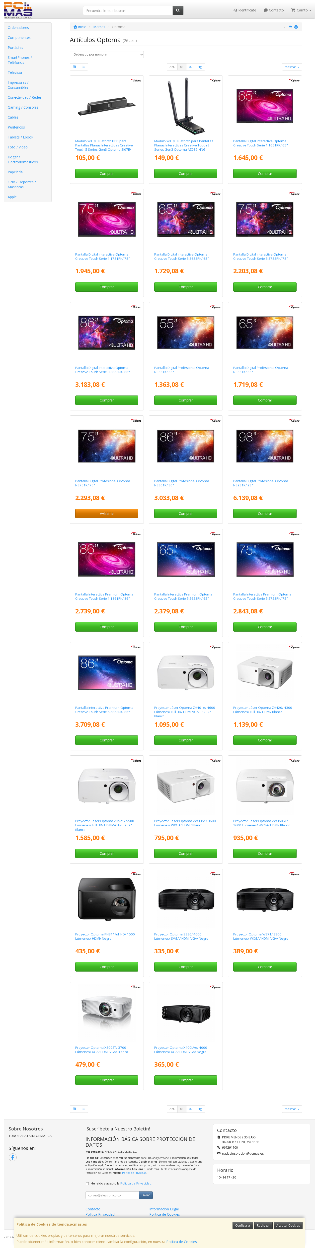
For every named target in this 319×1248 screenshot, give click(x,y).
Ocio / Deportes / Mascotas (22, 184)
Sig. (200, 67)
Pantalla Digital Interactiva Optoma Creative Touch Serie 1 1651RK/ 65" (260, 143)
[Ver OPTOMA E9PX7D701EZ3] (265, 899)
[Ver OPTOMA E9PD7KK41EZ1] (265, 786)
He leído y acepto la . (121, 1183)
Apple (12, 197)
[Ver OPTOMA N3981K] (265, 446)
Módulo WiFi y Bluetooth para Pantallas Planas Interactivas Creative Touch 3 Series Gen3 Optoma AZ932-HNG (183, 145)
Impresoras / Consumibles (18, 85)
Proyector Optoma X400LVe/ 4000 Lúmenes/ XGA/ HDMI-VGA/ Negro (180, 1049)
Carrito (302, 10)
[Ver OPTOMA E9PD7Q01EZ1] (106, 1013)
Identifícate (246, 10)
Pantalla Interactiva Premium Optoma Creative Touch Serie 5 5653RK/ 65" (183, 596)
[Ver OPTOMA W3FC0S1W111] (265, 106)
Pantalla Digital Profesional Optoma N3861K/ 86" (181, 483)
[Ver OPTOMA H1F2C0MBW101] (185, 333)
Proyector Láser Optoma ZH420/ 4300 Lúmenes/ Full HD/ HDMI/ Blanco (262, 709)
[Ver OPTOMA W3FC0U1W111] (106, 559)
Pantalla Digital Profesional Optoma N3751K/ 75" (102, 483)
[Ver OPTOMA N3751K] (106, 446)
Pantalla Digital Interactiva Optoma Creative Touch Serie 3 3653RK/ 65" (181, 256)
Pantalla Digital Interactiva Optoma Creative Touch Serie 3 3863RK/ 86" (102, 369)
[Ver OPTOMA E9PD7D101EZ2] (185, 899)
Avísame (107, 513)
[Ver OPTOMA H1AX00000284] (106, 106)
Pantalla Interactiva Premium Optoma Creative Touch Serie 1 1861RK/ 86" (104, 596)
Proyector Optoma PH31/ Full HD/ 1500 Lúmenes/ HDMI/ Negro (105, 936)
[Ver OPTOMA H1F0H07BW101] (265, 220)
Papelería (15, 172)
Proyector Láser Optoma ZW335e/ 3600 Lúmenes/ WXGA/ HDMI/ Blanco (185, 823)
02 (190, 67)
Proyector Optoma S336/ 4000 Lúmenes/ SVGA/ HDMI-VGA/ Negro (181, 936)
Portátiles (15, 47)
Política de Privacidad (134, 1173)
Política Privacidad (100, 1214)
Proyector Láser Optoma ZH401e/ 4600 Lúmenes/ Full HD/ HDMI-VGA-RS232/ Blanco (184, 712)
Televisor (15, 72)
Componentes (19, 37)
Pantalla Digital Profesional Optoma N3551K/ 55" (181, 369)
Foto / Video (18, 147)
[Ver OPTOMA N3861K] (185, 446)
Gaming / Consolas (23, 107)
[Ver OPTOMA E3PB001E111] (106, 899)
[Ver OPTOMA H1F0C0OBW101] (265, 559)
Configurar (242, 1225)
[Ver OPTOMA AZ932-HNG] (185, 106)
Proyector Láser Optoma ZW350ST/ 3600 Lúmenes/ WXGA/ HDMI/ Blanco (261, 823)
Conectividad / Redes (25, 97)
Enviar (146, 1195)
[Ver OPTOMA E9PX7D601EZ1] (185, 1013)
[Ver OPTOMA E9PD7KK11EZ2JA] (185, 786)
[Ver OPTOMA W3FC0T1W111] (106, 220)
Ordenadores (18, 27)
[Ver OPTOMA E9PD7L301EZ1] (265, 673)
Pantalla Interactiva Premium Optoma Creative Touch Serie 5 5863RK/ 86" (104, 709)
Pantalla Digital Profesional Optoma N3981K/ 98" (260, 483)
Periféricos (16, 127)
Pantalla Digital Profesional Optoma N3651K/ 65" (260, 369)
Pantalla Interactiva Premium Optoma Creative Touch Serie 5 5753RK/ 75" (262, 596)
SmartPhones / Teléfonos (20, 60)
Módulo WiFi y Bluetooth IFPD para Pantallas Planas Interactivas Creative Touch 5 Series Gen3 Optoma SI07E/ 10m (104, 147)
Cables (13, 117)
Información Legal (164, 1209)
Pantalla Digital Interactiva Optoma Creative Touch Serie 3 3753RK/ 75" (260, 256)
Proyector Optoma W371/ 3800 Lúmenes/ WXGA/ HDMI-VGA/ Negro (260, 936)
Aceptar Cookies (288, 1225)
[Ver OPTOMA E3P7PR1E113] (106, 786)
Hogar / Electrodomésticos (23, 159)
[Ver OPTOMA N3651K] (265, 333)
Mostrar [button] (291, 67)
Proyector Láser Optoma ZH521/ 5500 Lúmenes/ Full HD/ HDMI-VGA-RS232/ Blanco (104, 825)
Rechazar (263, 1225)
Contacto (276, 10)
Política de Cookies (181, 1241)
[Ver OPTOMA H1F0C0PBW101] (106, 673)
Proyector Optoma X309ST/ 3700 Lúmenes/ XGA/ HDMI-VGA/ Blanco (101, 1049)
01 (182, 67)
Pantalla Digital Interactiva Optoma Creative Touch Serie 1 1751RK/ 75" (102, 256)
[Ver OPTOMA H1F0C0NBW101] (185, 559)
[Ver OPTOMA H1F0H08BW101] (106, 333)
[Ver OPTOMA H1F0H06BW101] (185, 220)
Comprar (107, 173)
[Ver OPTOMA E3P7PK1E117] (185, 673)
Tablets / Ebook (20, 137)
